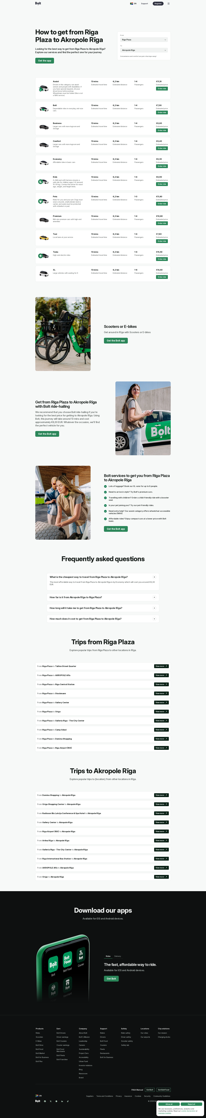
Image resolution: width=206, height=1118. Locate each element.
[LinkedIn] (62, 1101)
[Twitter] (51, 1101)
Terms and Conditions (104, 1096)
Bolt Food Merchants (61, 1050)
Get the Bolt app (116, 340)
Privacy (119, 1096)
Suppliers (89, 1096)
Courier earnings (63, 1045)
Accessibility (83, 1057)
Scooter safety (127, 1041)
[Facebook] (45, 1101)
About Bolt (83, 1033)
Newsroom (83, 1074)
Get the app (44, 60)
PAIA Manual (137, 1090)
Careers (82, 1045)
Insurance (128, 1096)
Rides (38, 1033)
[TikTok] (68, 1101)
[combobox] (144, 39)
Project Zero (84, 1053)
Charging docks (164, 1037)
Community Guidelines (161, 1096)
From (122, 35)
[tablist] (113, 956)
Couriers (103, 1045)
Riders (102, 1033)
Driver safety (126, 1037)
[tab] (108, 956)
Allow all (169, 1104)
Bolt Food (39, 1049)
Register (158, 4)
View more (160, 666)
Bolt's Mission (84, 1037)
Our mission (162, 1033)
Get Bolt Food (163, 1090)
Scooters (39, 1037)
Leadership (83, 1041)
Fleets (102, 1049)
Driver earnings (62, 1037)
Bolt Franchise (62, 1059)
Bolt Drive (39, 1045)
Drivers (103, 1037)
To (121, 46)
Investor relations (85, 1065)
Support (144, 4)
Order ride (162, 89)
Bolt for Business (42, 1057)
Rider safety (125, 1033)
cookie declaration (188, 1111)
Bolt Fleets (61, 1055)
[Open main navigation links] (168, 3)
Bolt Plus (39, 1061)
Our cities (144, 1033)
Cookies (138, 1096)
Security (147, 1096)
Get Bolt (111, 978)
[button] (154, 577)
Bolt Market (40, 1053)
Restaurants (104, 1053)
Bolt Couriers (62, 1041)
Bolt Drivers (61, 1033)
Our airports (145, 1037)
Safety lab (125, 1045)
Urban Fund (83, 1061)
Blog (80, 1069)
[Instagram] (56, 1101)
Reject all (191, 1104)
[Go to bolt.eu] (38, 3)
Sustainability (84, 1049)
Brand (81, 1078)
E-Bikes (39, 1041)
